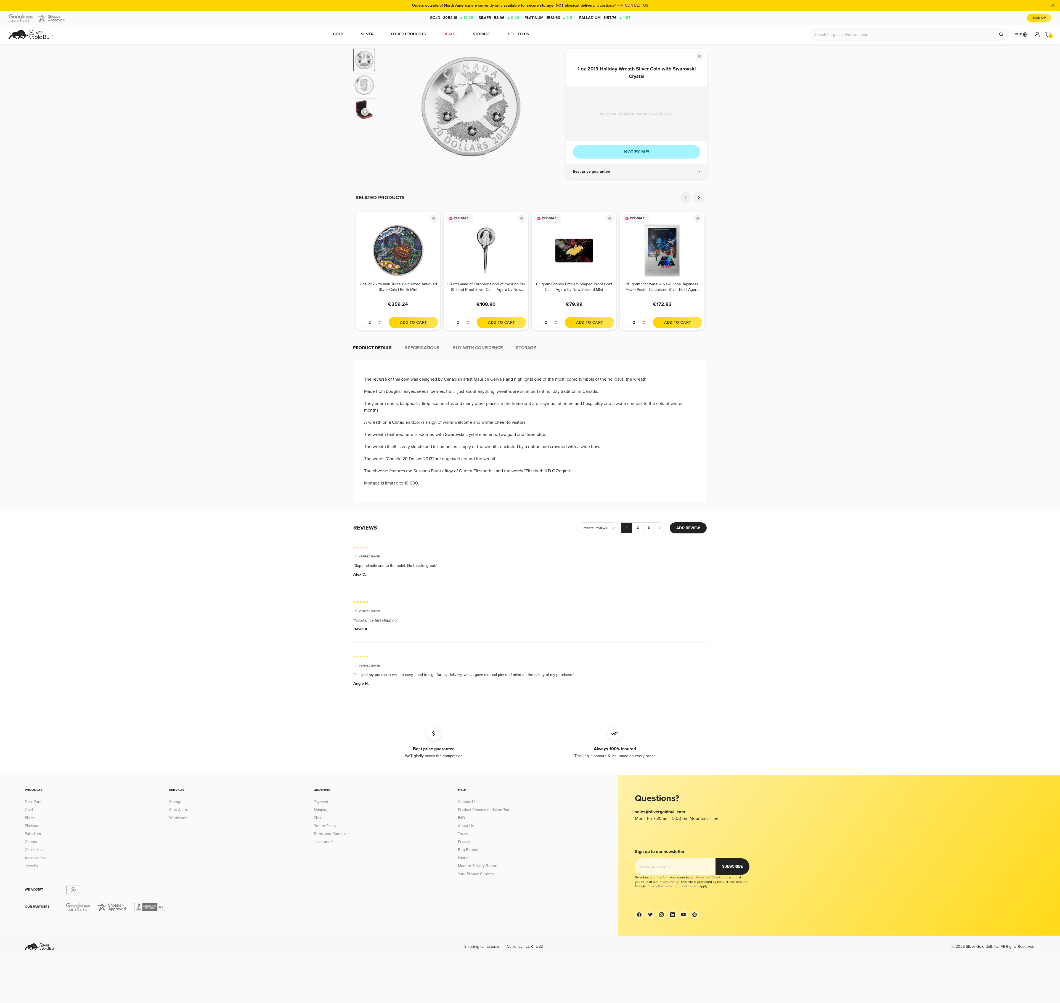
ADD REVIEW (688, 528)
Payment (321, 801)
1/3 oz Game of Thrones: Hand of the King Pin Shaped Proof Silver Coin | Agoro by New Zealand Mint (486, 287)
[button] (636, 171)
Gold (451, 17)
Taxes (463, 833)
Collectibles (34, 849)
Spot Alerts (178, 809)
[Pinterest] (694, 914)
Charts (319, 817)
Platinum (549, 17)
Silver (499, 17)
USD (540, 946)
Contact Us (467, 801)
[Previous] (388, 106)
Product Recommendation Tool (484, 809)
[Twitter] (650, 914)
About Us (466, 825)
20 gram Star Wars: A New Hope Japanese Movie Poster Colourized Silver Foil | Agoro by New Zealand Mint (662, 287)
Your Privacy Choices (476, 874)
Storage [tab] (526, 348)
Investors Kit (324, 841)
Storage (175, 801)
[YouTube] (683, 914)
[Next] (553, 106)
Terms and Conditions (332, 833)
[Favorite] (699, 56)
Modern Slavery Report (477, 866)
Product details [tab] (372, 348)
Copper (31, 841)
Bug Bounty (468, 849)
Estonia (493, 946)
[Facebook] (639, 914)
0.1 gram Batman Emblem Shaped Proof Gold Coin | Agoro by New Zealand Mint (574, 287)
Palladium (604, 17)
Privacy (464, 841)
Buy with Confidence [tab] (478, 348)
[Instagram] (661, 914)
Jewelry (31, 866)
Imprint (464, 857)
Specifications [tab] (422, 348)
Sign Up (1039, 18)
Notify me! (636, 152)
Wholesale (178, 817)
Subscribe (732, 866)
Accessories (35, 857)
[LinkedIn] (672, 914)
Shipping (321, 809)
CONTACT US (636, 5)
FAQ (461, 817)
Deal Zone (34, 801)
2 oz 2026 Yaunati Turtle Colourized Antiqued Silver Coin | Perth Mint (398, 287)
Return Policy (325, 825)
